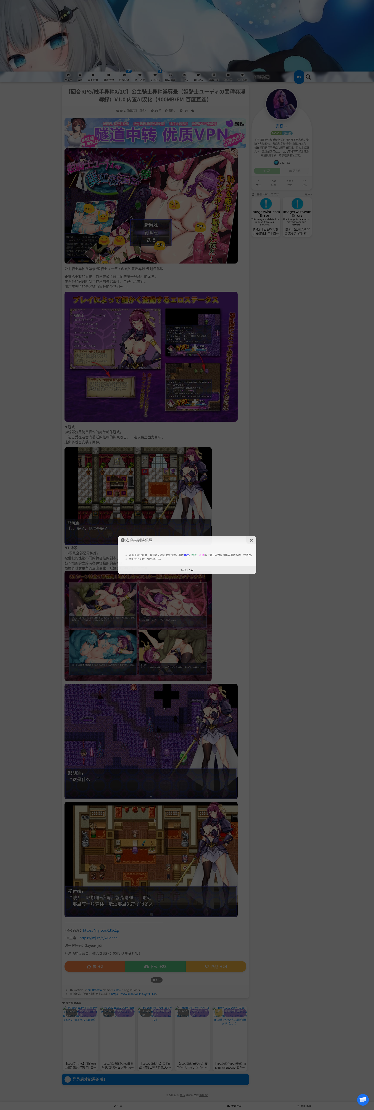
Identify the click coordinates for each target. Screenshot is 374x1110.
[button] (363, 1100)
